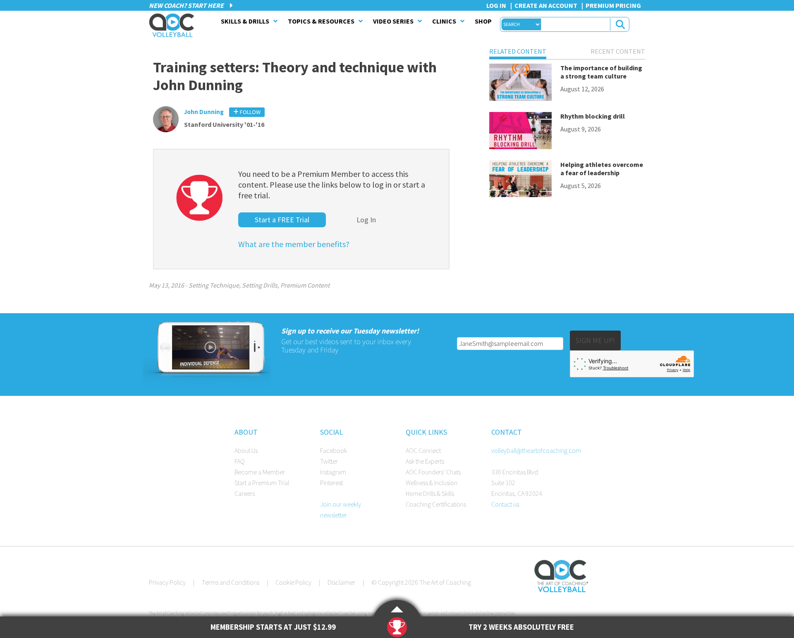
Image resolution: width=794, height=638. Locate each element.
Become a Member (259, 472)
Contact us (505, 504)
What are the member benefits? (293, 244)
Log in (496, 5)
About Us (246, 450)
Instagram (333, 472)
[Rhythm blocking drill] (520, 132)
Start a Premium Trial (261, 483)
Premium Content (305, 285)
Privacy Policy (167, 582)
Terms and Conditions (230, 582)
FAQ (239, 461)
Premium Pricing (613, 5)
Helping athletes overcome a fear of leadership (601, 168)
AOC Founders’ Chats (433, 472)
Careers (244, 493)
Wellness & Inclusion (431, 483)
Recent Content (618, 51)
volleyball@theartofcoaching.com (536, 450)
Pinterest (331, 483)
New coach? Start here (187, 5)
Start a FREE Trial (282, 219)
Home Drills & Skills (430, 493)
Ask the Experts (425, 461)
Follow (250, 112)
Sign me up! (595, 340)
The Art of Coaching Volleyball (173, 25)
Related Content (517, 51)
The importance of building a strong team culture (601, 72)
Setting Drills (259, 285)
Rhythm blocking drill (592, 116)
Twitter (329, 461)
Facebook (333, 450)
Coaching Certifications (436, 504)
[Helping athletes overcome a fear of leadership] (520, 180)
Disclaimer (341, 582)
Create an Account (545, 5)
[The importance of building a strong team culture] (520, 84)
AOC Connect (423, 450)
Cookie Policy (293, 582)
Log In (366, 219)
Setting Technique (214, 285)
